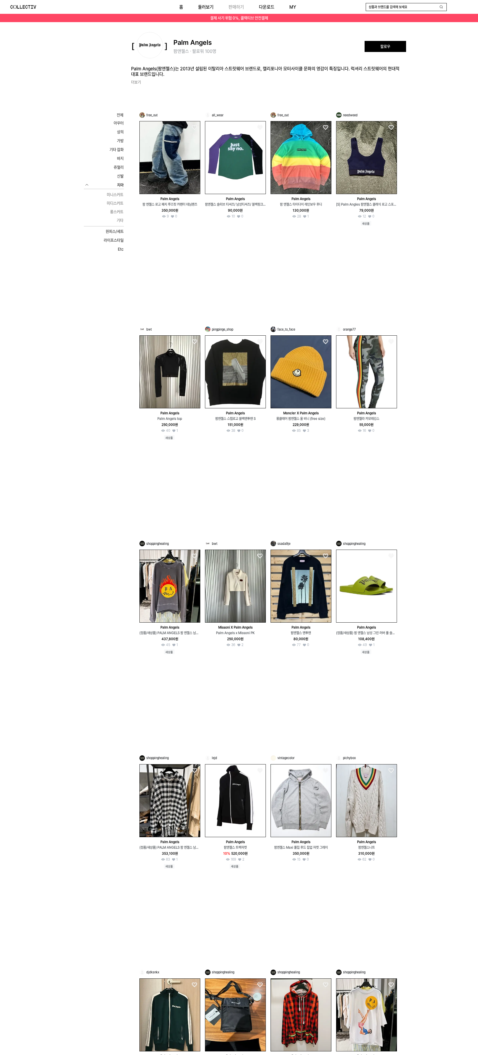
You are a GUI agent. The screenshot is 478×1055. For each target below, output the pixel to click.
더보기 (136, 82)
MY (292, 7)
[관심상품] (194, 127)
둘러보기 (206, 7)
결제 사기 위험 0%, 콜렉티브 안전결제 (239, 18)
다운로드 (266, 7)
